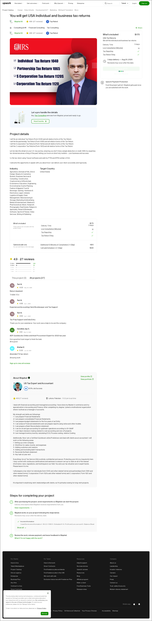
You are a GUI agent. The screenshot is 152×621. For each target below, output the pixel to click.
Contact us (113, 582)
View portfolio (86, 379)
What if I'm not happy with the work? (28, 538)
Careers (112, 573)
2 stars (12, 269)
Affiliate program (82, 579)
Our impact (114, 576)
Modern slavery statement (119, 589)
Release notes (82, 589)
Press (112, 579)
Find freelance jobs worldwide (54, 569)
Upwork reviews (82, 569)
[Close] (47, 593)
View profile (85, 376)
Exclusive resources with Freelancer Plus (58, 579)
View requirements (22, 508)
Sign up (144, 3)
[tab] (19, 278)
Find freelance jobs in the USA (54, 573)
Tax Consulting (40, 116)
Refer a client (81, 582)
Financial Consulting (37, 28)
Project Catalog (7, 10)
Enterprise (14, 576)
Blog (78, 576)
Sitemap (115, 611)
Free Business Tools (84, 586)
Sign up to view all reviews (20, 363)
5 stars (12, 263)
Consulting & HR (20, 28)
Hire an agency (16, 573)
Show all (20, 528)
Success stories (82, 566)
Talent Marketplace (17, 566)
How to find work (49, 563)
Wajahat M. (18, 22)
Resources (80, 573)
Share (140, 28)
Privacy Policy (58, 611)
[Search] (105, 3)
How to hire (15, 563)
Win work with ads (50, 576)
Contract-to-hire (16, 586)
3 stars (12, 267)
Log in (134, 3)
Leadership (114, 566)
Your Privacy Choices (91, 611)
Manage (44, 613)
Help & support (82, 563)
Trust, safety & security (118, 586)
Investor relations (116, 569)
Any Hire (14, 582)
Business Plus (15, 579)
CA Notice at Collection (72, 611)
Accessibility (106, 611)
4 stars (12, 265)
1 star (12, 271)
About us (113, 563)
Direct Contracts (16, 589)
